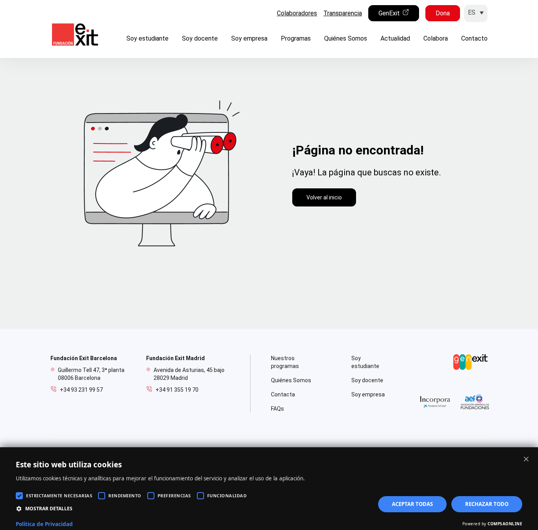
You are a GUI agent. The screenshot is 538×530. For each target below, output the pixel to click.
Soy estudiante (147, 38)
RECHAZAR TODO (486, 504)
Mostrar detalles (48, 508)
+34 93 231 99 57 (81, 390)
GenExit (389, 13)
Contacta (283, 394)
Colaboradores (297, 13)
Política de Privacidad (44, 524)
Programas (296, 38)
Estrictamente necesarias (59, 495)
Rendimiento (124, 495)
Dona (443, 13)
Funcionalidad (227, 495)
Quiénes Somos (345, 38)
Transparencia (342, 13)
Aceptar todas (412, 504)
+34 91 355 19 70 (177, 390)
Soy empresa (249, 38)
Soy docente (200, 38)
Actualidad (395, 38)
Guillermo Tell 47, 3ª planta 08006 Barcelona (91, 374)
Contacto (474, 38)
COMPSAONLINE (505, 523)
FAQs (277, 408)
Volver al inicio (324, 197)
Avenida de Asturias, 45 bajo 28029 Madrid (189, 374)
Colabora (435, 38)
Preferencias (174, 495)
